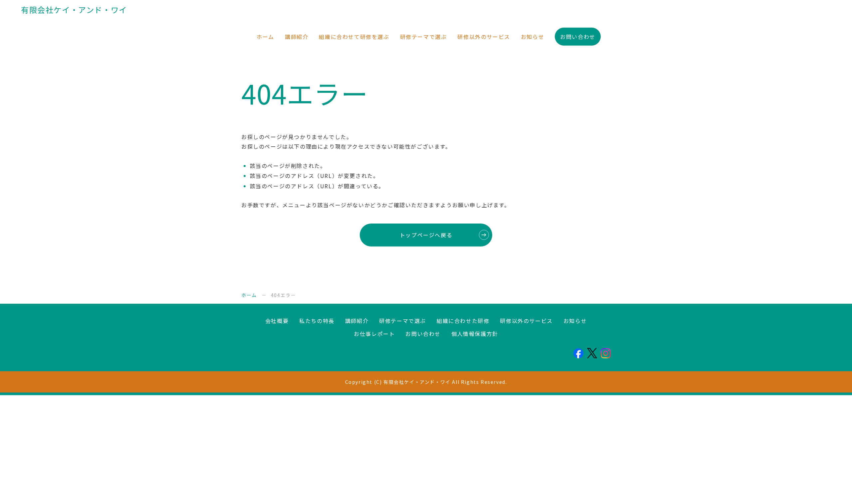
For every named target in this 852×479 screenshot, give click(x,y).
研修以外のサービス (483, 37)
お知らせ (532, 37)
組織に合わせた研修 (463, 321)
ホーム (265, 37)
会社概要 (277, 321)
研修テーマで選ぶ (423, 37)
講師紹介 (296, 37)
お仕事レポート (374, 334)
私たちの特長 (316, 321)
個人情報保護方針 (474, 334)
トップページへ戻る (426, 235)
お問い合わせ (577, 37)
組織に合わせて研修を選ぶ (354, 37)
